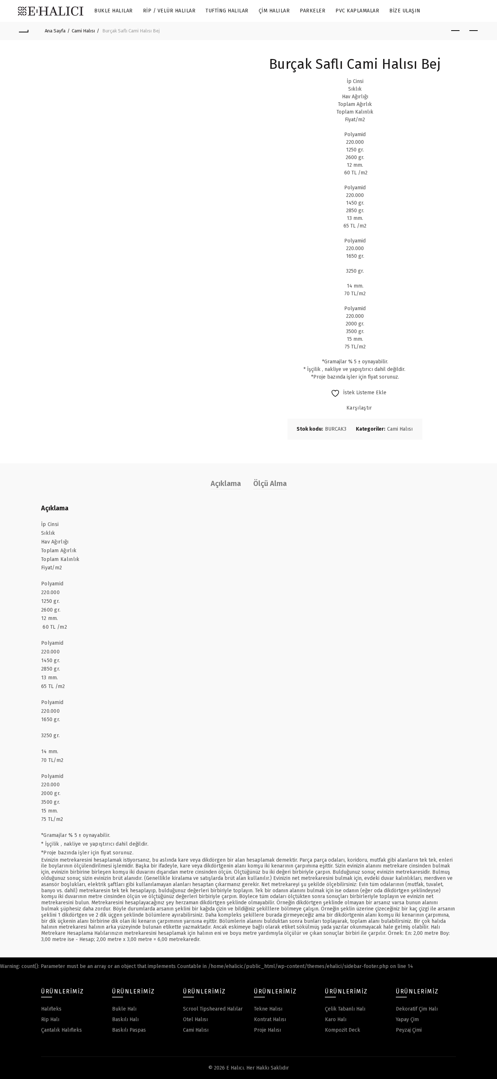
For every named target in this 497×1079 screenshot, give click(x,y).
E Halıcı (235, 1068)
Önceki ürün (455, 31)
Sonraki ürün (474, 31)
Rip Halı (50, 1019)
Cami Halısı (83, 30)
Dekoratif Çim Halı (417, 1009)
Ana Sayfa (55, 30)
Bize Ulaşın (405, 11)
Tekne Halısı (268, 1009)
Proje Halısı (267, 1030)
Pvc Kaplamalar (357, 11)
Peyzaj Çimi (409, 1030)
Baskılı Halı (125, 1019)
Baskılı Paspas (129, 1030)
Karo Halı (335, 1019)
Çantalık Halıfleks (61, 1030)
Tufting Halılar (227, 11)
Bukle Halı (124, 1009)
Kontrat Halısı (270, 1019)
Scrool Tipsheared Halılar (213, 1009)
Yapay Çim (407, 1019)
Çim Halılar (274, 11)
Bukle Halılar (113, 11)
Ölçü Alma (270, 483)
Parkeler (312, 11)
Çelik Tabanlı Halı (345, 1009)
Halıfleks (51, 1009)
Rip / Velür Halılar (169, 11)
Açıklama (226, 483)
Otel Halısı (195, 1019)
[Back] (23, 31)
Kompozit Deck (342, 1030)
